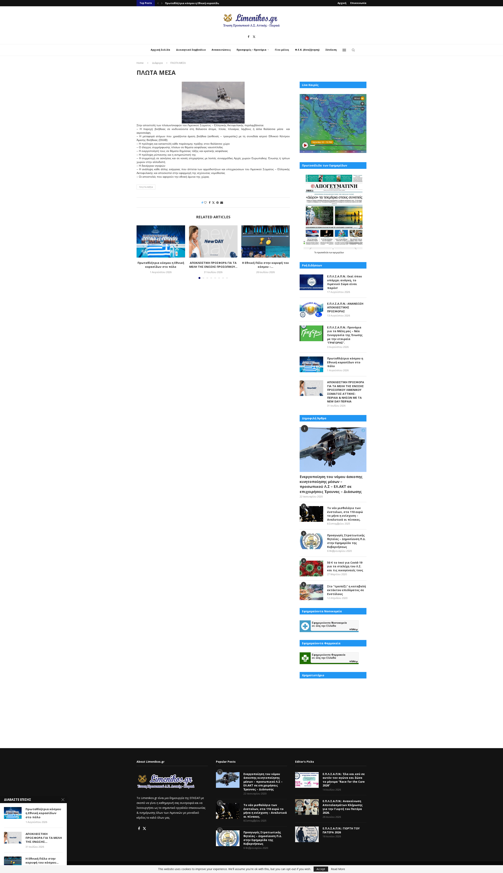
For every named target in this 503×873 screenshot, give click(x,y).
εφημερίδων (338, 252)
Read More (338, 869)
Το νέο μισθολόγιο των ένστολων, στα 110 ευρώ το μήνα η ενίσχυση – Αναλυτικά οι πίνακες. (345, 513)
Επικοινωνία (358, 3)
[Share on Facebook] (209, 202)
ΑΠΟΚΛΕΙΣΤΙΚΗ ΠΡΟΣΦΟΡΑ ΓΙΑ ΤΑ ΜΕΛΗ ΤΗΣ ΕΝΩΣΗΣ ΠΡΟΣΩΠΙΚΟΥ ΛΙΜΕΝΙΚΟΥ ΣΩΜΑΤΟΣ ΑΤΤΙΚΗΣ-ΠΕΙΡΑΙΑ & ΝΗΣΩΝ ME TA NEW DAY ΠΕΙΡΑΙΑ (345, 391)
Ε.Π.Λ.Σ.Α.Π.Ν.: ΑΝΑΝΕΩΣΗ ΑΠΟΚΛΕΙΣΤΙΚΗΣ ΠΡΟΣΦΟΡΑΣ (345, 307)
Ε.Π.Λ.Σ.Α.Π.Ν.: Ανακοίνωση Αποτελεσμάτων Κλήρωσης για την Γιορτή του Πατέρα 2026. (343, 806)
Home (140, 63)
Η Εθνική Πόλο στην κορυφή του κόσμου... (42, 860)
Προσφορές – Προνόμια (251, 49)
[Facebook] (248, 36)
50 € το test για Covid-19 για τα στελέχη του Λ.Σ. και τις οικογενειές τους (345, 566)
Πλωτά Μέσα (146, 187)
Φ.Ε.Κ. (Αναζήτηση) (307, 49)
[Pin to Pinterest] (217, 202)
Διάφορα (157, 63)
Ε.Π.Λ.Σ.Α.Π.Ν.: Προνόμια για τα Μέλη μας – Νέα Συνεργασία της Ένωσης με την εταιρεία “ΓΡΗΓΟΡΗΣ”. (345, 335)
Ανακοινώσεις (221, 49)
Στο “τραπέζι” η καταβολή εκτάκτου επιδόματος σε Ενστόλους (346, 590)
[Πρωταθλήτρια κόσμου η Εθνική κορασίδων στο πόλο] (161, 241)
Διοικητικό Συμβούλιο (191, 49)
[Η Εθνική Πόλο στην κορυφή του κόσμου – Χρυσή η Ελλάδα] (265, 241)
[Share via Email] (221, 202)
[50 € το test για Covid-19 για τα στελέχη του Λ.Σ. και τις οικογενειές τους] (311, 568)
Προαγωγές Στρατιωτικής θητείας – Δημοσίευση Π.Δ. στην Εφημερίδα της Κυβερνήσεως (346, 541)
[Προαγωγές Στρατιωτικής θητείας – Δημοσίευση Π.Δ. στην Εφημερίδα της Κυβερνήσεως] (311, 541)
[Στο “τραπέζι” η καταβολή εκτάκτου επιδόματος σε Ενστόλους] (311, 592)
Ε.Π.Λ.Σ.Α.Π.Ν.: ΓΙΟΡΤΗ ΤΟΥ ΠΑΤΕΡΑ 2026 (341, 830)
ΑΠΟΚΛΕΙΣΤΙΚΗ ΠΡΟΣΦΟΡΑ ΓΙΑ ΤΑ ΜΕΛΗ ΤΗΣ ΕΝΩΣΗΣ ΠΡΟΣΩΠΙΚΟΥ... (213, 265)
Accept (321, 869)
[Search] (353, 50)
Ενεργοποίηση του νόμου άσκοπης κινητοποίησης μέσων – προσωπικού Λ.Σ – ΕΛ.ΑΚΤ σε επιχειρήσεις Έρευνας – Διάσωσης (331, 484)
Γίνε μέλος (282, 49)
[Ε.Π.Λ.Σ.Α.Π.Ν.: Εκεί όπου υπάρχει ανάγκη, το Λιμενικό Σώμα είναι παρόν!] (311, 282)
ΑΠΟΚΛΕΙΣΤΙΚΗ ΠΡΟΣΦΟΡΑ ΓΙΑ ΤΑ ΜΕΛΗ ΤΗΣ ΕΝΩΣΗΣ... (44, 838)
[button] (158, 3)
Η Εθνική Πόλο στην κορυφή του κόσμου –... (265, 265)
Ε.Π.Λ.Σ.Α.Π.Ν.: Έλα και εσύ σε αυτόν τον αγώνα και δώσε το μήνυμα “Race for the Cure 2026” (344, 779)
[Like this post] (205, 202)
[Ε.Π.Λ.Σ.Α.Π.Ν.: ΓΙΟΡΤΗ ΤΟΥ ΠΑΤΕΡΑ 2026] (307, 834)
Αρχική (342, 3)
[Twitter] (254, 36)
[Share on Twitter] (213, 202)
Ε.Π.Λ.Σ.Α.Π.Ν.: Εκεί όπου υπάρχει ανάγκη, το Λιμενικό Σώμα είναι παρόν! (344, 282)
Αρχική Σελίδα (160, 49)
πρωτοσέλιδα (323, 252)
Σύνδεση (331, 49)
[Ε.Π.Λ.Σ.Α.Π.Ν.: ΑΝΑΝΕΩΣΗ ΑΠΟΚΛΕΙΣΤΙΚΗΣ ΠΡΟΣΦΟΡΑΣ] (311, 309)
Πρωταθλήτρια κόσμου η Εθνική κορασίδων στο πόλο (199, 3)
